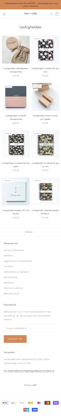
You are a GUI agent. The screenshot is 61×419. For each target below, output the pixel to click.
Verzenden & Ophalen (16, 271)
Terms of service (13, 288)
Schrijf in (15, 339)
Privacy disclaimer (14, 250)
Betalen (8, 255)
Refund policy (11, 293)
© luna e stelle (30, 385)
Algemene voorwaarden (18, 261)
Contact (8, 266)
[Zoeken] (51, 14)
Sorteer (29, 232)
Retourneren (11, 277)
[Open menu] (4, 14)
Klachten (9, 282)
